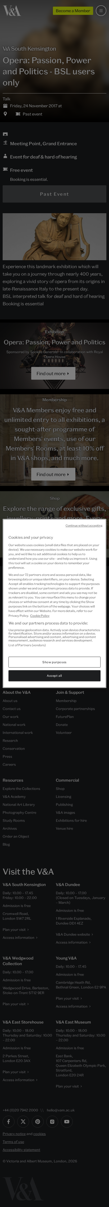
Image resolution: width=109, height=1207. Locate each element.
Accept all (54, 676)
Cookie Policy (39, 615)
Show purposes (54, 662)
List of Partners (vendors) (27, 645)
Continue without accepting (84, 525)
